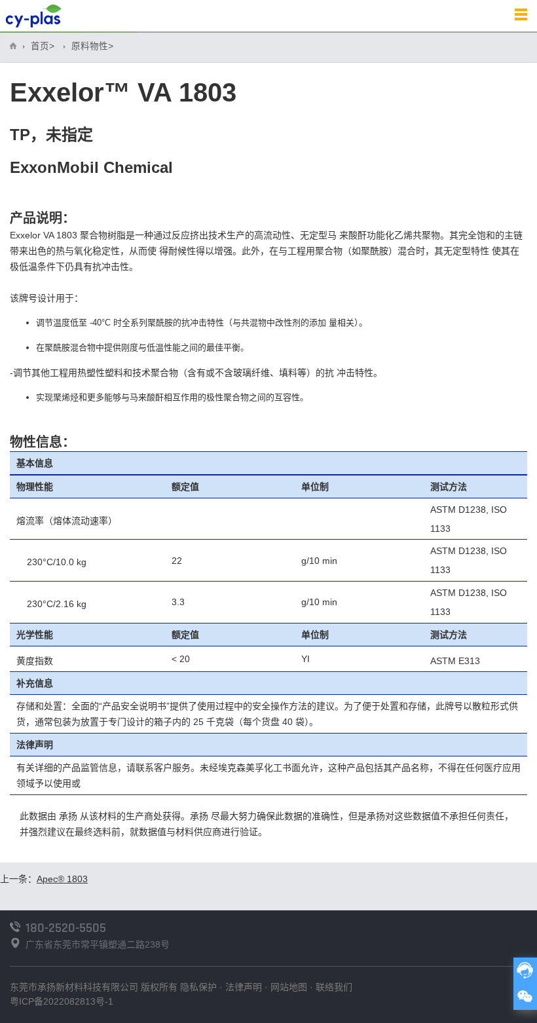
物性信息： (42, 442)
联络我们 (334, 987)
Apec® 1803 (62, 879)
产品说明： (42, 218)
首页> (42, 46)
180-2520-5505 (66, 928)
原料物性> (92, 46)
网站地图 (288, 987)
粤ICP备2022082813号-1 (61, 1001)
